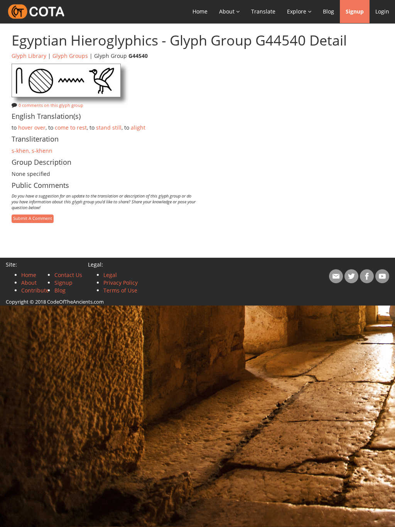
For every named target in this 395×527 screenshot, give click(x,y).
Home (200, 11)
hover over (32, 127)
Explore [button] (297, 11)
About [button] (227, 11)
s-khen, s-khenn (32, 150)
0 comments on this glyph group (51, 105)
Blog (328, 11)
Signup (355, 11)
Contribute (35, 290)
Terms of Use (120, 290)
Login (382, 11)
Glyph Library (29, 55)
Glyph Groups (70, 55)
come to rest (71, 127)
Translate (263, 11)
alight (138, 127)
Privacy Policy (120, 282)
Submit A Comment (32, 218)
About (29, 282)
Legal (110, 275)
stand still (109, 127)
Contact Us (68, 275)
